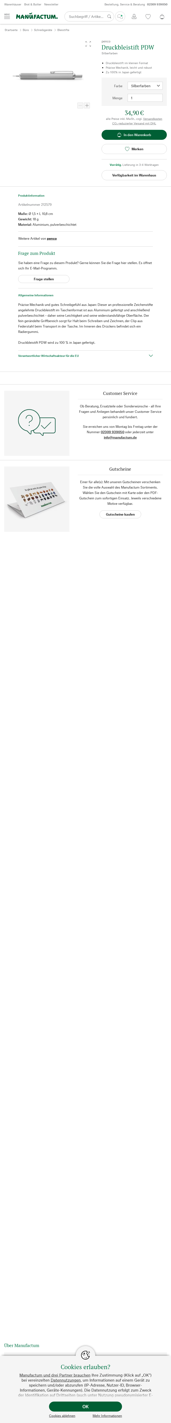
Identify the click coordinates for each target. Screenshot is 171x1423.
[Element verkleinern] (80, 105)
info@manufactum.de (120, 437)
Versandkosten (152, 118)
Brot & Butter (32, 4)
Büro (26, 30)
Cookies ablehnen (62, 1416)
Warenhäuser (12, 4)
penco (52, 238)
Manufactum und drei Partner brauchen (55, 1375)
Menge (117, 98)
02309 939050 (112, 432)
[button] (88, 44)
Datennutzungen (66, 1380)
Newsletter (51, 4)
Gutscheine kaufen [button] (120, 514)
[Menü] (7, 16)
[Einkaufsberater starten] (120, 16)
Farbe (118, 86)
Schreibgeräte (43, 30)
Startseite (11, 30)
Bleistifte (63, 30)
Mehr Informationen (107, 1416)
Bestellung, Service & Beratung (135, 4)
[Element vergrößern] (87, 105)
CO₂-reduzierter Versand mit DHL (134, 123)
